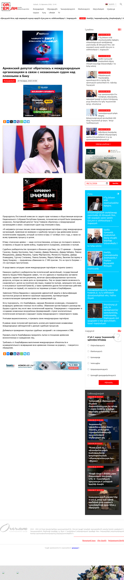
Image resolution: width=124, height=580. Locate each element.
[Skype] (24, 121)
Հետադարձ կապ (89, 540)
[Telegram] (28, 121)
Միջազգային (52, 9)
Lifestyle (52, 13)
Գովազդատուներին (116, 540)
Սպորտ (36, 13)
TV (59, 13)
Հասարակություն (68, 9)
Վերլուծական (98, 9)
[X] (11, 121)
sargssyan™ (75, 548)
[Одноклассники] (4, 121)
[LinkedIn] (14, 121)
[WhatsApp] (21, 121)
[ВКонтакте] (8, 121)
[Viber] (18, 121)
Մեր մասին (101, 540)
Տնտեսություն (84, 9)
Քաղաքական (38, 9)
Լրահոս (89, 29)
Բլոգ (44, 13)
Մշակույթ (111, 9)
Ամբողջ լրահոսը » (103, 144)
